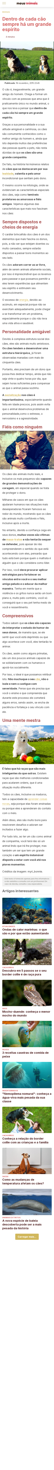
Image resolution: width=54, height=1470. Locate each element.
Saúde (5, 1176)
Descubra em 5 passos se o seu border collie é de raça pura (24, 972)
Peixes (5, 1049)
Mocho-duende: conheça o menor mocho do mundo (26, 1013)
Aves (4, 1008)
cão (37, 679)
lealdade (8, 173)
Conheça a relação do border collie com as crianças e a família (25, 1140)
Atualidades (8, 926)
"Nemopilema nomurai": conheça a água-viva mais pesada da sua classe (26, 1097)
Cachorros (8, 967)
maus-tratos (14, 539)
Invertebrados (10, 1091)
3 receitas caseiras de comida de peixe (25, 1054)
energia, (24, 299)
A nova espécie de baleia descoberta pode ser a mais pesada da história (22, 1224)
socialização (13, 395)
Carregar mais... (27, 1236)
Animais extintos (11, 1217)
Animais (6, 12)
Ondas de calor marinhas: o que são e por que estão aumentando (25, 931)
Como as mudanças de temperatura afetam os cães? (23, 1181)
